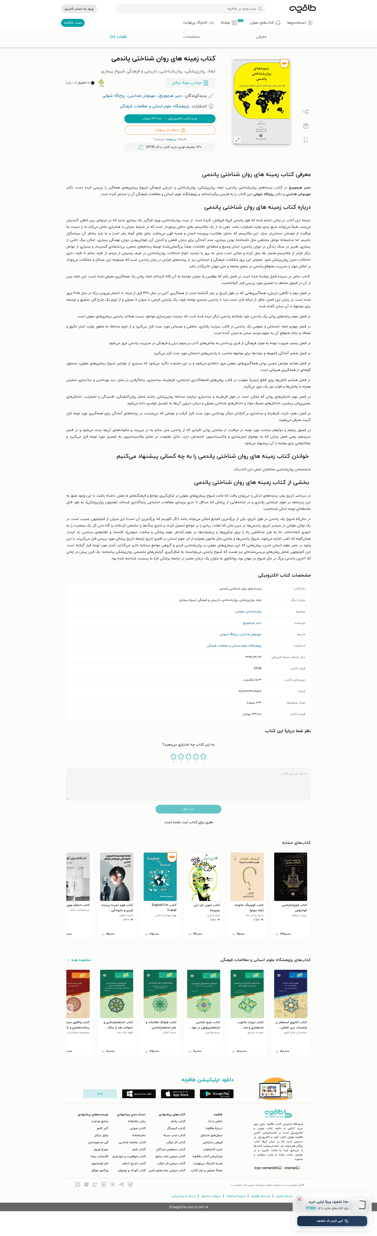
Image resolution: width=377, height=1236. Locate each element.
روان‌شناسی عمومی (248, 611)
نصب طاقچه (73, 22)
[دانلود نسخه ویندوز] (139, 1093)
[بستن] (299, 1199)
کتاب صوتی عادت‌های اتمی (167, 1170)
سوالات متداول (211, 1196)
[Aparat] (86, 1185)
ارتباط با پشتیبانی (184, 1196)
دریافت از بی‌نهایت (166, 130)
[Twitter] (95, 1185)
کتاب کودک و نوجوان (132, 1170)
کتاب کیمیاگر (176, 1128)
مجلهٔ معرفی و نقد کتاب (207, 1170)
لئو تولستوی (100, 1163)
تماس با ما (215, 1121)
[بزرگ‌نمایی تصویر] (237, 140)
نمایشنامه (139, 1135)
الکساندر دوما (99, 1156)
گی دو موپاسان (98, 1142)
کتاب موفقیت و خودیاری (129, 1156)
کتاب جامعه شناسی (132, 1142)
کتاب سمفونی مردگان (170, 1149)
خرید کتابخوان (213, 1149)
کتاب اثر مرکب (175, 1142)
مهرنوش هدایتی (250, 634)
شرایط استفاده (235, 1196)
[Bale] (130, 1185)
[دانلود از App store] (178, 1093)
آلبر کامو (102, 1128)
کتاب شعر (139, 1149)
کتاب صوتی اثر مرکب (171, 1163)
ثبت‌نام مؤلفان (260, 1196)
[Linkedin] (104, 1185)
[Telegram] (121, 1185)
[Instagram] (77, 1185)
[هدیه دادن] (306, 126)
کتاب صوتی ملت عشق (170, 1156)
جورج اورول (100, 1149)
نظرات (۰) (118, 37)
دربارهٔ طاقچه (214, 1128)
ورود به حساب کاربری (79, 9)
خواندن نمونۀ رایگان (186, 83)
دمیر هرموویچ (252, 623)
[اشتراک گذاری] (306, 112)
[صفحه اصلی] (303, 9)
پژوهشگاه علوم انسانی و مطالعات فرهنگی (234, 646)
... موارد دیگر (100, 1093)
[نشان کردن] (306, 140)
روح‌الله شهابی (229, 634)
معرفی (261, 37)
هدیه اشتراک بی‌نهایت (208, 1163)
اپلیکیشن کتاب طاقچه (207, 1156)
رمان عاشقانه (137, 1121)
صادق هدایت (99, 1121)
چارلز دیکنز (101, 1135)
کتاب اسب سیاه (174, 1135)
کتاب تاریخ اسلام (134, 1163)
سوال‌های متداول (211, 1135)
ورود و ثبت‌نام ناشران (290, 1196)
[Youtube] (112, 1185)
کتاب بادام (178, 1121)
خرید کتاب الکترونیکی (170, 119)
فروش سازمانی (213, 1142)
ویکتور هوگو (100, 1170)
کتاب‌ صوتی (138, 1128)
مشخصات (191, 37)
